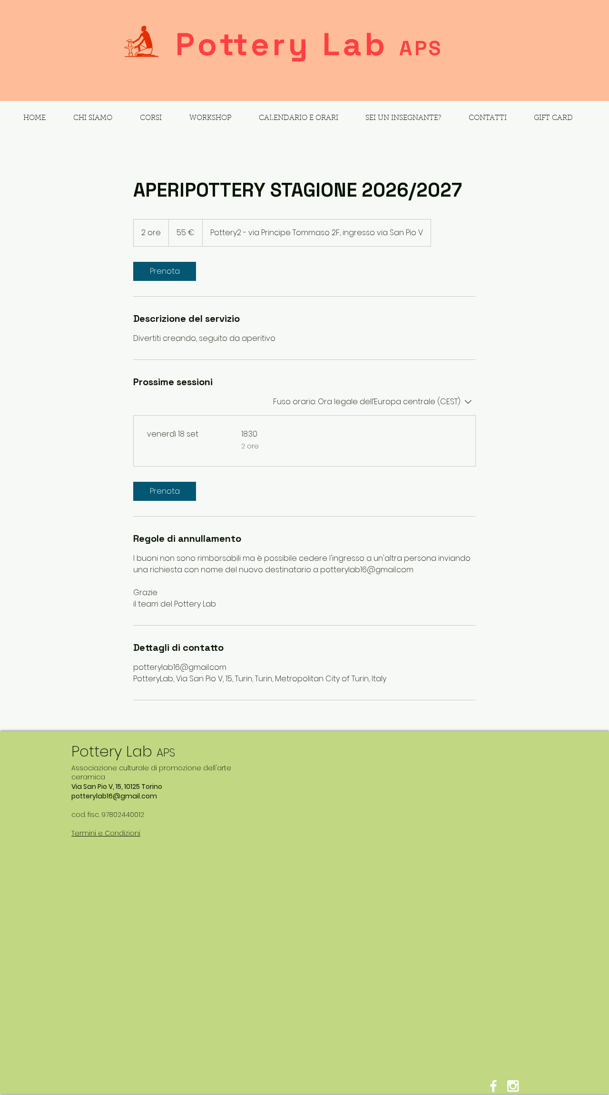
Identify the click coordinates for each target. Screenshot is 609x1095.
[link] (164, 271)
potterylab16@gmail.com (114, 796)
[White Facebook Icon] (493, 1086)
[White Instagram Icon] (513, 1086)
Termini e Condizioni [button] (105, 833)
